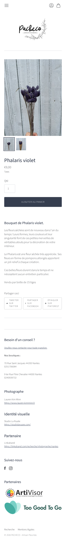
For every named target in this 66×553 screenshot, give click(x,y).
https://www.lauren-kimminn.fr (19, 403)
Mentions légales (26, 529)
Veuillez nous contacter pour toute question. (25, 348)
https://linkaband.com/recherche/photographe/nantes (31, 446)
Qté (6, 181)
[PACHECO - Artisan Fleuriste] (33, 29)
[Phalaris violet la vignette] (9, 144)
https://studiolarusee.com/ (17, 424)
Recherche (9, 529)
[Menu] (6, 5)
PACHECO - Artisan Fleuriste (23, 535)
